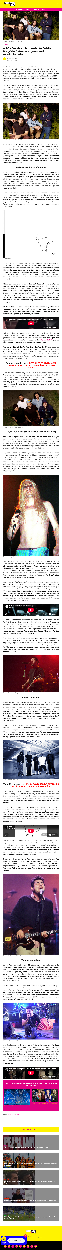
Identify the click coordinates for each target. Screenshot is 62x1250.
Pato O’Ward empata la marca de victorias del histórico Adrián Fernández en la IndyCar (30, 1164)
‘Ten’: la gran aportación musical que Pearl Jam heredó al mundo (26, 1147)
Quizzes (28, 9)
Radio (44, 9)
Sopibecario (13, 58)
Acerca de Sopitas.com (37, 1237)
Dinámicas (36, 9)
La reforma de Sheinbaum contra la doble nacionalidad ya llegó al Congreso (30, 1200)
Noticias (7, 1179)
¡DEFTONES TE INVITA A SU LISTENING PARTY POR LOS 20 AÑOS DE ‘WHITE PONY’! (31, 365)
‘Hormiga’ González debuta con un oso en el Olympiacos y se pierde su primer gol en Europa (30, 1217)
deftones (10, 1114)
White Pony (17, 1114)
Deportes (7, 1215)
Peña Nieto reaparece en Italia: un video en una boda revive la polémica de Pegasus (29, 1182)
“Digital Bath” (46, 340)
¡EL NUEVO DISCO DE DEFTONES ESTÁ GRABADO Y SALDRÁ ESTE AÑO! (35, 785)
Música (5, 45)
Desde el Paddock (10, 1162)
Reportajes (20, 9)
